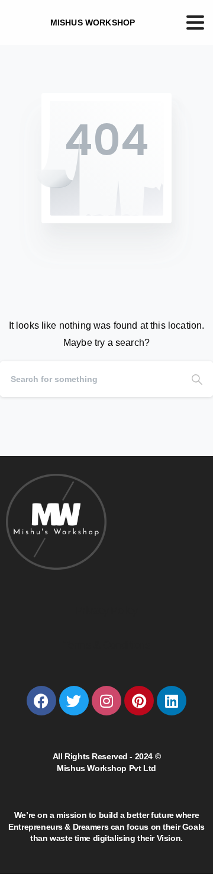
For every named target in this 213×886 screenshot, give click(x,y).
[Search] (197, 379)
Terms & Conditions (106, 645)
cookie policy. (96, 874)
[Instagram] (106, 700)
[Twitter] (74, 700)
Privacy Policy (106, 611)
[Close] (189, 865)
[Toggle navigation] (195, 22)
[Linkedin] (171, 700)
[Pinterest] (139, 700)
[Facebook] (41, 700)
